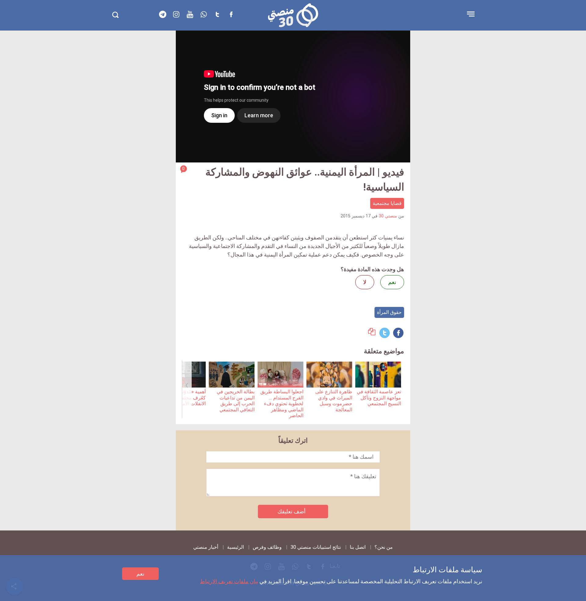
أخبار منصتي (205, 547)
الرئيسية (235, 547)
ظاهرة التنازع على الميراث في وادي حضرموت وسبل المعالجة (333, 400)
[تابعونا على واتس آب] (204, 14)
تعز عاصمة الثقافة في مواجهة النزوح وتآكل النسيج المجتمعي (379, 397)
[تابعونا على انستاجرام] (176, 14)
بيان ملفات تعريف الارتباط (229, 581)
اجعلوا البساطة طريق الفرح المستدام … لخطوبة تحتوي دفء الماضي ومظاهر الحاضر (281, 403)
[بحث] (115, 14)
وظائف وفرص (267, 547)
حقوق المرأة (389, 312)
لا (364, 282)
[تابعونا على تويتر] (217, 14)
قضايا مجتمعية (387, 203)
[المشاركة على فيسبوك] (398, 333)
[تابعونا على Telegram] (162, 14)
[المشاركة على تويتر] (384, 333)
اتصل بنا (358, 547)
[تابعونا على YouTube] (190, 14)
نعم (140, 573)
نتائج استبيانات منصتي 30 (316, 547)
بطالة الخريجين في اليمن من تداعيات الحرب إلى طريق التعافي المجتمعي (236, 400)
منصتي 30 (388, 216)
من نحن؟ (383, 547)
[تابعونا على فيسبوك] (231, 14)
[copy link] (371, 333)
